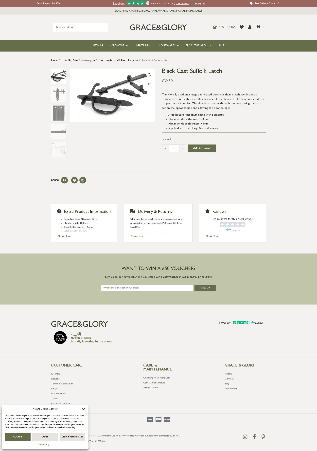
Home (54, 60)
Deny (45, 437)
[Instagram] (82, 180)
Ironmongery (88, 60)
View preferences (72, 437)
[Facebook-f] (254, 436)
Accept (17, 437)
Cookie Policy (43, 445)
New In (98, 45)
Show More (64, 236)
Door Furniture (106, 60)
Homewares (167, 45)
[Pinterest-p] (263, 436)
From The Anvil (197, 45)
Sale (221, 45)
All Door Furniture (127, 60)
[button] (83, 409)
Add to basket (202, 148)
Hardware (116, 45)
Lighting (141, 45)
